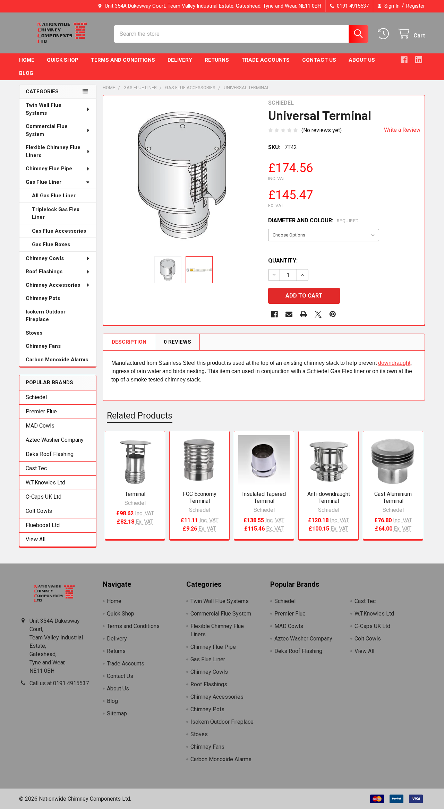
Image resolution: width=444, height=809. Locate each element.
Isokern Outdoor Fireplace (46, 316)
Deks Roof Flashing (50, 454)
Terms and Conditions (123, 60)
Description (129, 342)
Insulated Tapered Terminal (264, 497)
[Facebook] (404, 59)
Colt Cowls (39, 511)
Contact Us (319, 60)
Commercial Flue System (47, 130)
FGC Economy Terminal (199, 497)
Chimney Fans (43, 346)
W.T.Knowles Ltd (45, 482)
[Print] (303, 314)
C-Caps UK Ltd (43, 496)
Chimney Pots (43, 298)
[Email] (289, 314)
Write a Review (402, 130)
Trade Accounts (265, 60)
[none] (183, 176)
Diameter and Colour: (313, 220)
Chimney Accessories (53, 285)
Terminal (135, 494)
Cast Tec (36, 468)
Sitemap (117, 713)
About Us (362, 60)
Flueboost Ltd (43, 525)
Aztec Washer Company (55, 440)
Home (26, 60)
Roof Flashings (44, 271)
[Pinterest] (332, 314)
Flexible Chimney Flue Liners (53, 151)
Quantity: (283, 260)
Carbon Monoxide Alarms (57, 359)
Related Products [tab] (139, 416)
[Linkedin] (418, 59)
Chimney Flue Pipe (49, 168)
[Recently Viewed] (385, 33)
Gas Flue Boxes (51, 244)
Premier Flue (41, 411)
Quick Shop (62, 60)
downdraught (394, 363)
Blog (26, 73)
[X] (318, 314)
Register (415, 6)
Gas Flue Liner (43, 182)
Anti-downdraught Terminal (328, 497)
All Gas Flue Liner (54, 195)
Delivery (180, 60)
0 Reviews (177, 342)
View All (35, 539)
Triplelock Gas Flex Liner (55, 213)
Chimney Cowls (45, 258)
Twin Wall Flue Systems (43, 109)
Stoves (34, 333)
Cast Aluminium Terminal (393, 497)
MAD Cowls (40, 425)
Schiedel (36, 397)
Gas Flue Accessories (59, 231)
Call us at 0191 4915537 (59, 683)
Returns (217, 60)
